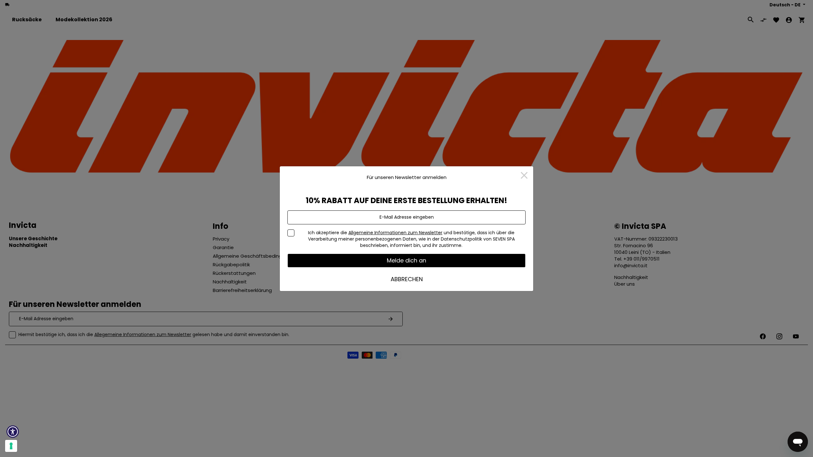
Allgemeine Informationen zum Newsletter (395, 232)
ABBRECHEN (407, 279)
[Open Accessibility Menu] (12, 431)
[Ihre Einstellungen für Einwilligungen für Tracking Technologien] (11, 446)
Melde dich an (406, 260)
